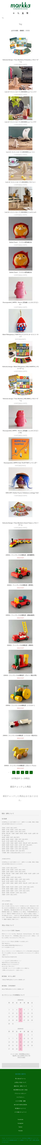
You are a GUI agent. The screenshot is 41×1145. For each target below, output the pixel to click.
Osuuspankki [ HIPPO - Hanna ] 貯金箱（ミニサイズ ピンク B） (20, 431)
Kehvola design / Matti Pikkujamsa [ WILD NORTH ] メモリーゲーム (20, 367)
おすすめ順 (14, 30)
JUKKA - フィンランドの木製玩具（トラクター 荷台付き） (20, 735)
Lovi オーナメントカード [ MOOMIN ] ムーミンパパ (20, 92)
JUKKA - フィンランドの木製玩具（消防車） (20, 645)
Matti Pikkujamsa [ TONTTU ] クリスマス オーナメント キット (20, 335)
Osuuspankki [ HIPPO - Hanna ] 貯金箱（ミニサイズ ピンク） (20, 303)
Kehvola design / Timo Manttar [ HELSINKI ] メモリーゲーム (20, 399)
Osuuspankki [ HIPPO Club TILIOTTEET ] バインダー (20, 463)
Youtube (20, 1130)
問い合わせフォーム (20, 1078)
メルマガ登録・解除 (20, 1101)
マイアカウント (20, 1097)
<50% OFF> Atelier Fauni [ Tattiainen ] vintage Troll (21, 493)
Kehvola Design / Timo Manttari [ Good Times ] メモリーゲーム (20, 524)
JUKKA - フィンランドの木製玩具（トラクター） (20, 705)
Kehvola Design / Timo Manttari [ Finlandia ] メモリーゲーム (20, 61)
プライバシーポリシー (20, 1093)
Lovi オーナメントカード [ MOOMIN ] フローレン (20, 182)
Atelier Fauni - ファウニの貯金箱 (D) (20, 242)
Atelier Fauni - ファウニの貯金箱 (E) (20, 272)
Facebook (20, 1119)
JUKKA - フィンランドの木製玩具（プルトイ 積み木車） (20, 675)
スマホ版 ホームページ (20, 1112)
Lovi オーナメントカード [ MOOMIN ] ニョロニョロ (20, 212)
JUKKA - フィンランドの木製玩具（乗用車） (20, 585)
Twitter (20, 1127)
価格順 (22, 30)
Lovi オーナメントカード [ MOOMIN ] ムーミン (20, 152)
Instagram (20, 1123)
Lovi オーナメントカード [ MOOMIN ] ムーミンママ (20, 122)
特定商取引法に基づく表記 (20, 1089)
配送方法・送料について (20, 1086)
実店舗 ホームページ (20, 1108)
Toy (3, 17)
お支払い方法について (20, 1082)
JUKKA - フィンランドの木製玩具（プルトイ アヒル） (20, 765)
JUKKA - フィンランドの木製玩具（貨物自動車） (20, 615)
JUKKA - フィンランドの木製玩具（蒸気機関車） (20, 555)
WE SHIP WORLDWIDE (20, 1104)
